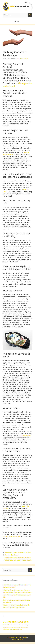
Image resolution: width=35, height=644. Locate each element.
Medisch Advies (6, 627)
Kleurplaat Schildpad (24, 625)
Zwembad (14, 629)
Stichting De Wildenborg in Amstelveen (18, 560)
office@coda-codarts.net (17, 84)
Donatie (7, 555)
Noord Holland (19, 552)
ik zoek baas (11, 625)
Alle (14, 637)
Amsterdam (9, 552)
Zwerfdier (19, 629)
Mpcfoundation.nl (17, 639)
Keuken (17, 625)
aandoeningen (25, 435)
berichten (18, 637)
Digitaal (4, 622)
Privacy (25, 637)
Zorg (11, 629)
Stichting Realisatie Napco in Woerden (18, 557)
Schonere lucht (24, 627)
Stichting (27, 552)
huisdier (5, 625)
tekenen (6, 629)
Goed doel (14, 555)
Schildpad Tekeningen (15, 627)
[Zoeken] (30, 15)
